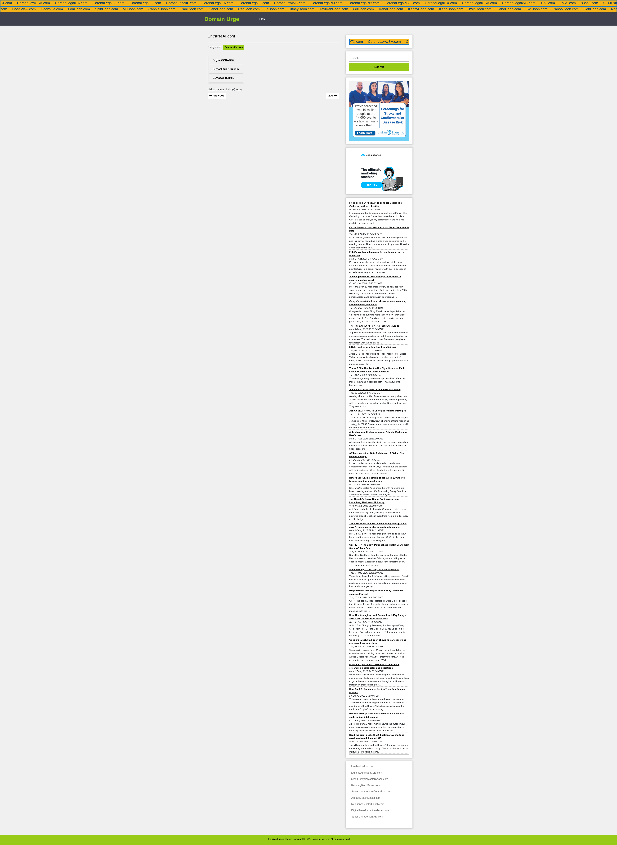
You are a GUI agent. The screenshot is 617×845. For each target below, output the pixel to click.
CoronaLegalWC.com (470, 3)
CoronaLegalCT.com (60, 3)
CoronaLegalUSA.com (431, 3)
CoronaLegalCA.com (23, 3)
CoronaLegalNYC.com (354, 3)
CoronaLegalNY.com (316, 3)
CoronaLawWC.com (242, 3)
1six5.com (520, 3)
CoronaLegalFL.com (97, 3)
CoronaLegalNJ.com (279, 3)
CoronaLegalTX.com (393, 3)
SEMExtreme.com (569, 3)
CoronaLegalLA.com (170, 3)
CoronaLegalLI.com (206, 3)
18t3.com (500, 3)
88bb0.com (541, 3)
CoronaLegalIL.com (133, 3)
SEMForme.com (601, 3)
